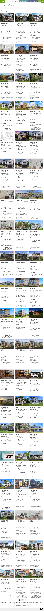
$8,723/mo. (26, 579)
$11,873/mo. (18, 171)
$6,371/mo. (26, 231)
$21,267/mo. (4, 56)
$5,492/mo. (26, 434)
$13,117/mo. (4, 290)
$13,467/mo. (18, 56)
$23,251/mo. (33, 552)
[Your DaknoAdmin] (2, 1)
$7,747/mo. (40, 262)
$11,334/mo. (4, 491)
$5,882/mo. (26, 380)
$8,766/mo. (11, 521)
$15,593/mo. (18, 463)
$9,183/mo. (26, 262)
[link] (2, 5)
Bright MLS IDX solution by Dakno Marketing (22, 605)
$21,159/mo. (18, 552)
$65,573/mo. (33, 320)
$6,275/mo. (11, 231)
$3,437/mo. (40, 350)
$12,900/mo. (33, 25)
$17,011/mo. (33, 232)
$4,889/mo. (26, 407)
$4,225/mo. (40, 462)
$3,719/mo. (11, 380)
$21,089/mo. (33, 56)
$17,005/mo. (33, 491)
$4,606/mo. (26, 521)
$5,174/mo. (11, 319)
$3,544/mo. (40, 111)
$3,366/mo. (26, 350)
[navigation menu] (42, 1)
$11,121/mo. (18, 491)
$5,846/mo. (40, 521)
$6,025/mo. (26, 319)
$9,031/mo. (11, 262)
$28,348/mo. (33, 202)
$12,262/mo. (18, 25)
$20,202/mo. (18, 143)
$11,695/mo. (33, 143)
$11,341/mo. (4, 171)
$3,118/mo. (11, 350)
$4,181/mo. (40, 170)
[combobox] (36, 11)
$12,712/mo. (33, 435)
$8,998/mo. (40, 579)
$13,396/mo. (4, 25)
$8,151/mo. (11, 142)
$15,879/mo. (4, 408)
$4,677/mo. (11, 462)
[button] (6, 5)
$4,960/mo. (11, 434)
